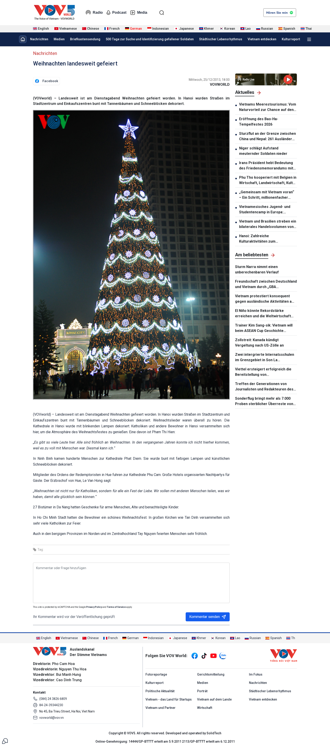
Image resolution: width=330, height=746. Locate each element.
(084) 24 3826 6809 (53, 699)
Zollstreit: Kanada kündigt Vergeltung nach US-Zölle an (259, 342)
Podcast (119, 12)
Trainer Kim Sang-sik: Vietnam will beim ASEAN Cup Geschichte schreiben (264, 328)
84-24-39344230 (51, 705)
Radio (98, 12)
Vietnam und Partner (160, 708)
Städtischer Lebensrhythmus (220, 39)
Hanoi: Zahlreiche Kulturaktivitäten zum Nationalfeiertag (257, 239)
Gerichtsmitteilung (210, 674)
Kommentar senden (204, 617)
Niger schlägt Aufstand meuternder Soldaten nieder (263, 151)
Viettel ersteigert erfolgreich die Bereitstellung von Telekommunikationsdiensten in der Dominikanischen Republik (265, 372)
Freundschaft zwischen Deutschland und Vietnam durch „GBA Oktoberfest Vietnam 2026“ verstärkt (266, 284)
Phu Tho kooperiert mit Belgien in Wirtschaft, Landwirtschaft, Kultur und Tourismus (267, 180)
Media (142, 12)
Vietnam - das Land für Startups (168, 699)
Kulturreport (291, 39)
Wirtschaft (204, 708)
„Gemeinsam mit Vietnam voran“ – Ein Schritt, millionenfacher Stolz (266, 195)
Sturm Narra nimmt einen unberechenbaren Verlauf (257, 269)
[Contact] (5, 741)
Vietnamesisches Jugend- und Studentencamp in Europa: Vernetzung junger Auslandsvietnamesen (264, 210)
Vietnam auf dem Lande (214, 699)
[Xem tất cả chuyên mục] (309, 39)
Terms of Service (116, 607)
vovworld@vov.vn (51, 717)
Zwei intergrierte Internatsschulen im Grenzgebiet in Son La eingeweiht (264, 357)
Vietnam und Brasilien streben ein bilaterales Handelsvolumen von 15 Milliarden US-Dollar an (267, 224)
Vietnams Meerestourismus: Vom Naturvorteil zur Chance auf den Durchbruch (267, 107)
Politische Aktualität (159, 691)
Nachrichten (39, 39)
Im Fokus (255, 674)
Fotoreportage (156, 674)
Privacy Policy (94, 607)
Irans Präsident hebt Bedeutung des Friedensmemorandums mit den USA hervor (266, 166)
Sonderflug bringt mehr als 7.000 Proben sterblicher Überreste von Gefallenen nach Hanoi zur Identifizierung (264, 401)
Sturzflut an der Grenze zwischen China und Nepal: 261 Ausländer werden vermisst (267, 136)
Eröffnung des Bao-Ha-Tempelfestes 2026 (258, 121)
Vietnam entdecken (262, 39)
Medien (59, 39)
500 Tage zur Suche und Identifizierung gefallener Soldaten (150, 39)
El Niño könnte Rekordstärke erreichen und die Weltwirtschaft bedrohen (263, 314)
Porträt (202, 691)
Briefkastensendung (85, 39)
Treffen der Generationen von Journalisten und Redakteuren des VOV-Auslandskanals (264, 387)
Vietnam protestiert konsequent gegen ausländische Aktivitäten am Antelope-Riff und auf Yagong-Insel (265, 299)
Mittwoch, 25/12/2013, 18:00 (209, 79)
